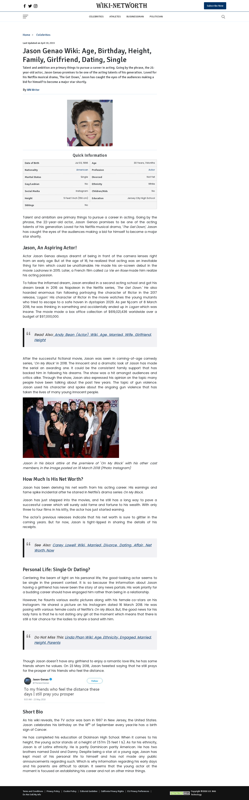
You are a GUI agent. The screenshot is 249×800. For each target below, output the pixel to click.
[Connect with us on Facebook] (24, 6)
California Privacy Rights (112, 791)
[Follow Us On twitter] (30, 6)
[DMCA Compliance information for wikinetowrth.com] (180, 793)
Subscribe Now (215, 5)
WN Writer (33, 90)
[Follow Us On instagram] (35, 6)
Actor (152, 169)
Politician (156, 16)
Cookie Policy (69, 791)
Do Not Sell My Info (32, 794)
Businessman (135, 16)
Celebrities (96, 16)
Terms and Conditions (33, 791)
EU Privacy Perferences (138, 791)
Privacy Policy (53, 791)
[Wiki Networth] (121, 6)
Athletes (115, 16)
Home (26, 35)
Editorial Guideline (88, 791)
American (82, 169)
